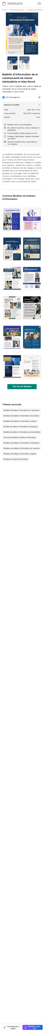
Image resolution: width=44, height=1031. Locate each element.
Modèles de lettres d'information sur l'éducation (21, 410)
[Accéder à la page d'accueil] (12, 4)
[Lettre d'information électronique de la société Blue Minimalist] (12, 366)
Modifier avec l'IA (34, 1027)
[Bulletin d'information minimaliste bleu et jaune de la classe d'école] (12, 337)
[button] (11, 1027)
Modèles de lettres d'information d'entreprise (21, 427)
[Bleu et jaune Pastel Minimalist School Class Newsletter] (32, 278)
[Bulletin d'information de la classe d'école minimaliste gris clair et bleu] (12, 219)
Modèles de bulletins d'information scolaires (20, 421)
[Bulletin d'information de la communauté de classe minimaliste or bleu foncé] (12, 249)
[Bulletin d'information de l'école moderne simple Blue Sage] (12, 307)
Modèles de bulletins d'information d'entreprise (21, 443)
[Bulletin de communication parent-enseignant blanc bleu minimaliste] (12, 278)
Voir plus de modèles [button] (22, 386)
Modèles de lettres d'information (16, 459)
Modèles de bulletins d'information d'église (20, 454)
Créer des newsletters (17, 10)
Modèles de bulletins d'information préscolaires (21, 416)
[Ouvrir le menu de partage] (39, 97)
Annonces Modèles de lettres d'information (20, 437)
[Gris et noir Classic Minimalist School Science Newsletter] (32, 307)
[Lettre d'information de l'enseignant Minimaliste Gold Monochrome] (32, 366)
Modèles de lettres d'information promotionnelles (22, 432)
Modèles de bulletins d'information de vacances (22, 448)
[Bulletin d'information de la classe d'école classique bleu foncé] (32, 249)
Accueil (3, 10)
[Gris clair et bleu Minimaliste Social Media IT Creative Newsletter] (32, 219)
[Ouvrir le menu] (39, 3)
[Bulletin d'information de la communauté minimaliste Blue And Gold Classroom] (32, 337)
